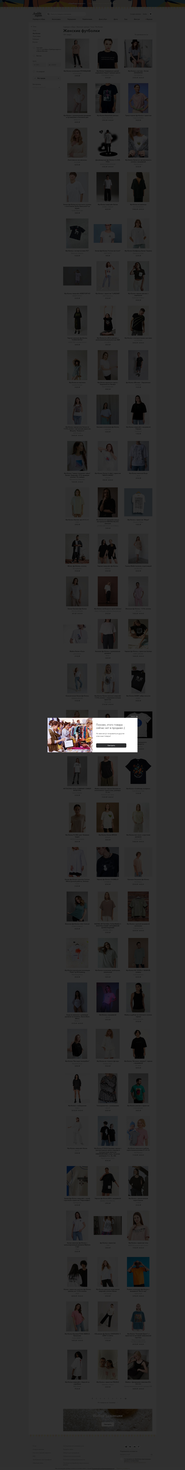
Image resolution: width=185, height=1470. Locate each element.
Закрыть (133, 716)
